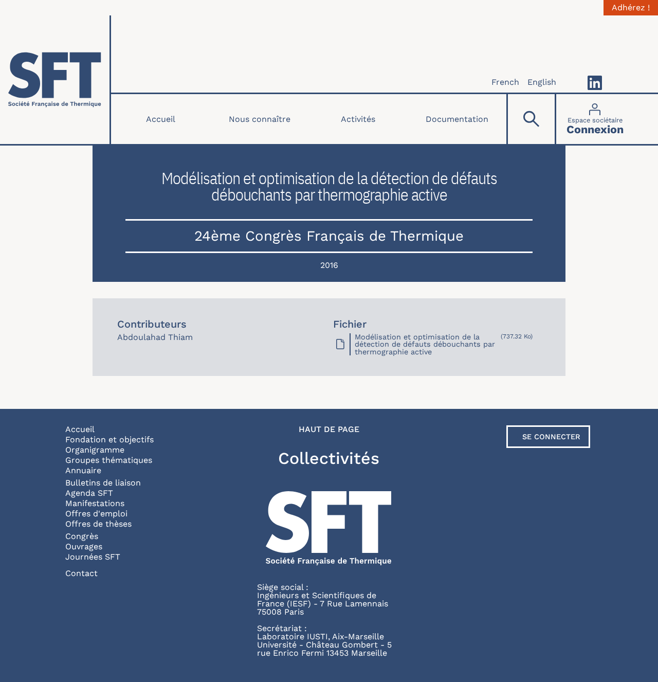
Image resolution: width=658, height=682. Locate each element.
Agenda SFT (89, 493)
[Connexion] (595, 119)
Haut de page (329, 429)
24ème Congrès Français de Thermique (329, 235)
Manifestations (94, 503)
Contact (81, 573)
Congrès (81, 536)
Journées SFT (92, 557)
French (505, 82)
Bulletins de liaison (103, 483)
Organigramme (94, 450)
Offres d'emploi (96, 513)
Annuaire (83, 470)
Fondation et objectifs (109, 439)
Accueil (160, 119)
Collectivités (328, 458)
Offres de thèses (98, 524)
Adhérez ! (631, 8)
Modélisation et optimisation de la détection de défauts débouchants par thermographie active (425, 344)
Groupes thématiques (108, 460)
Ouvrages (83, 546)
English (541, 82)
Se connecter (551, 437)
